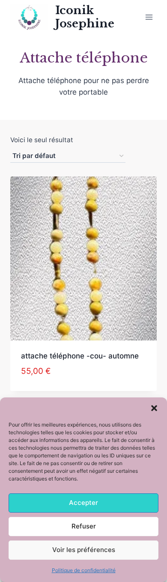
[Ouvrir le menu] (149, 17)
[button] (154, 408)
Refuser (84, 526)
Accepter (83, 502)
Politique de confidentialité (84, 570)
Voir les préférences (83, 550)
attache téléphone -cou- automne (80, 356)
